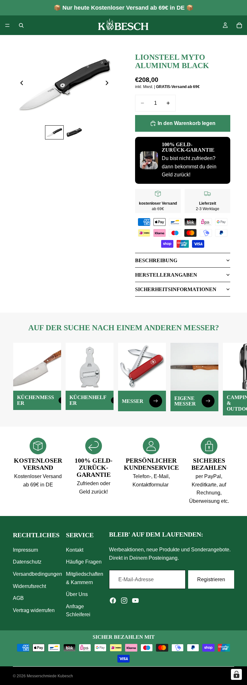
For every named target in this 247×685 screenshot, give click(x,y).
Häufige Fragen (84, 562)
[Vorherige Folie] (20, 84)
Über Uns (77, 594)
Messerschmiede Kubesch (50, 676)
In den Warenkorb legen (186, 123)
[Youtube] (135, 600)
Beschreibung (156, 260)
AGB (18, 598)
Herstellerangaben (166, 275)
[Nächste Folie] (109, 84)
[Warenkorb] (239, 25)
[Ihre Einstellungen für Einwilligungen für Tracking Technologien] (236, 674)
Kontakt (74, 550)
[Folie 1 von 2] (54, 132)
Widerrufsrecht (29, 586)
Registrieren (211, 579)
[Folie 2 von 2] (74, 132)
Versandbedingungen (37, 574)
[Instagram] (124, 600)
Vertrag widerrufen (34, 610)
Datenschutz (27, 562)
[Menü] (7, 25)
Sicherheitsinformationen (175, 289)
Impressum (25, 550)
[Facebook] (113, 600)
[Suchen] (21, 25)
